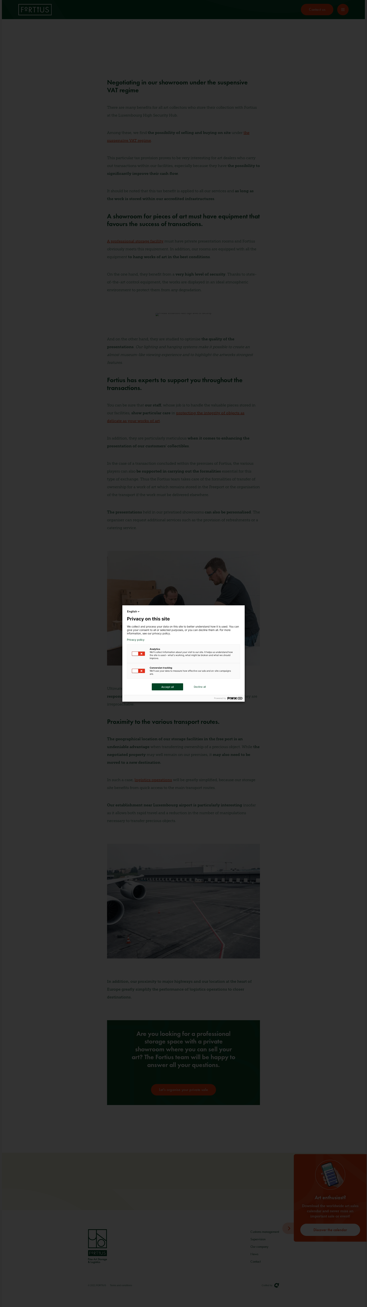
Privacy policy (136, 639)
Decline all (200, 686)
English (132, 611)
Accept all (167, 686)
